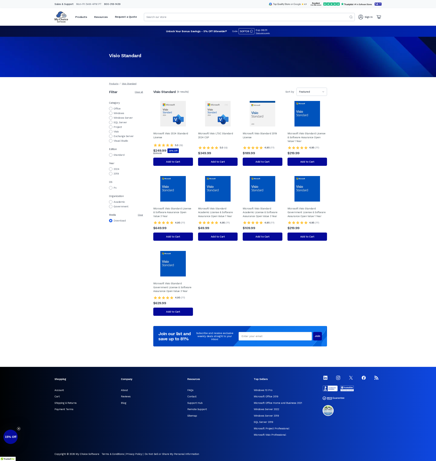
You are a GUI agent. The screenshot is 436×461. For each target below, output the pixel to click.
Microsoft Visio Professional (270, 434)
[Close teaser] (18, 428)
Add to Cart (173, 161)
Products (113, 83)
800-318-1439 (112, 4)
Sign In (369, 17)
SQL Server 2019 (263, 422)
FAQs (190, 390)
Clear (140, 215)
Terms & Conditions (113, 454)
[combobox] (249, 17)
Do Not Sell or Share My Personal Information (172, 454)
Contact (192, 396)
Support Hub (195, 402)
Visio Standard (129, 83)
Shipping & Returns (65, 402)
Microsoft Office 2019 (266, 396)
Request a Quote (126, 16)
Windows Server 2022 (266, 409)
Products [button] (81, 17)
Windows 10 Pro (263, 390)
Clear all (139, 92)
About (124, 390)
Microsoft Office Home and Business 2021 (278, 402)
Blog (123, 402)
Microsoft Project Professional (271, 428)
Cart (57, 396)
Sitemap (192, 415)
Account (59, 390)
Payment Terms (63, 409)
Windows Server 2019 (266, 415)
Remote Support (197, 409)
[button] (10, 437)
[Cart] (379, 17)
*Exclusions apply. (263, 33)
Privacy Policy (134, 454)
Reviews (126, 396)
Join (317, 336)
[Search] (351, 17)
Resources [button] (101, 17)
